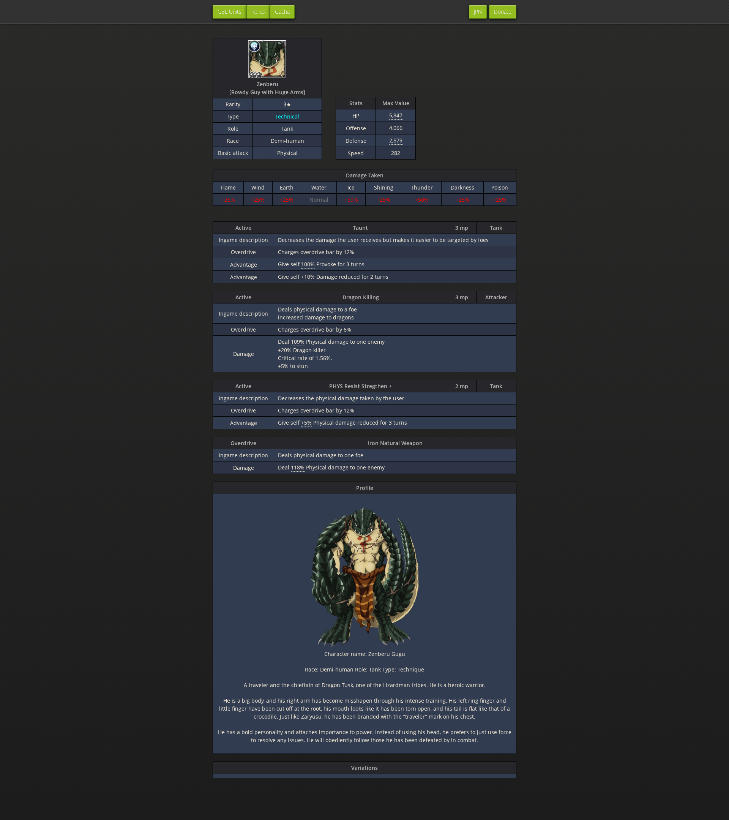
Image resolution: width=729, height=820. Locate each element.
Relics (258, 11)
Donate (502, 11)
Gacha (282, 11)
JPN (478, 11)
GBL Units (229, 11)
